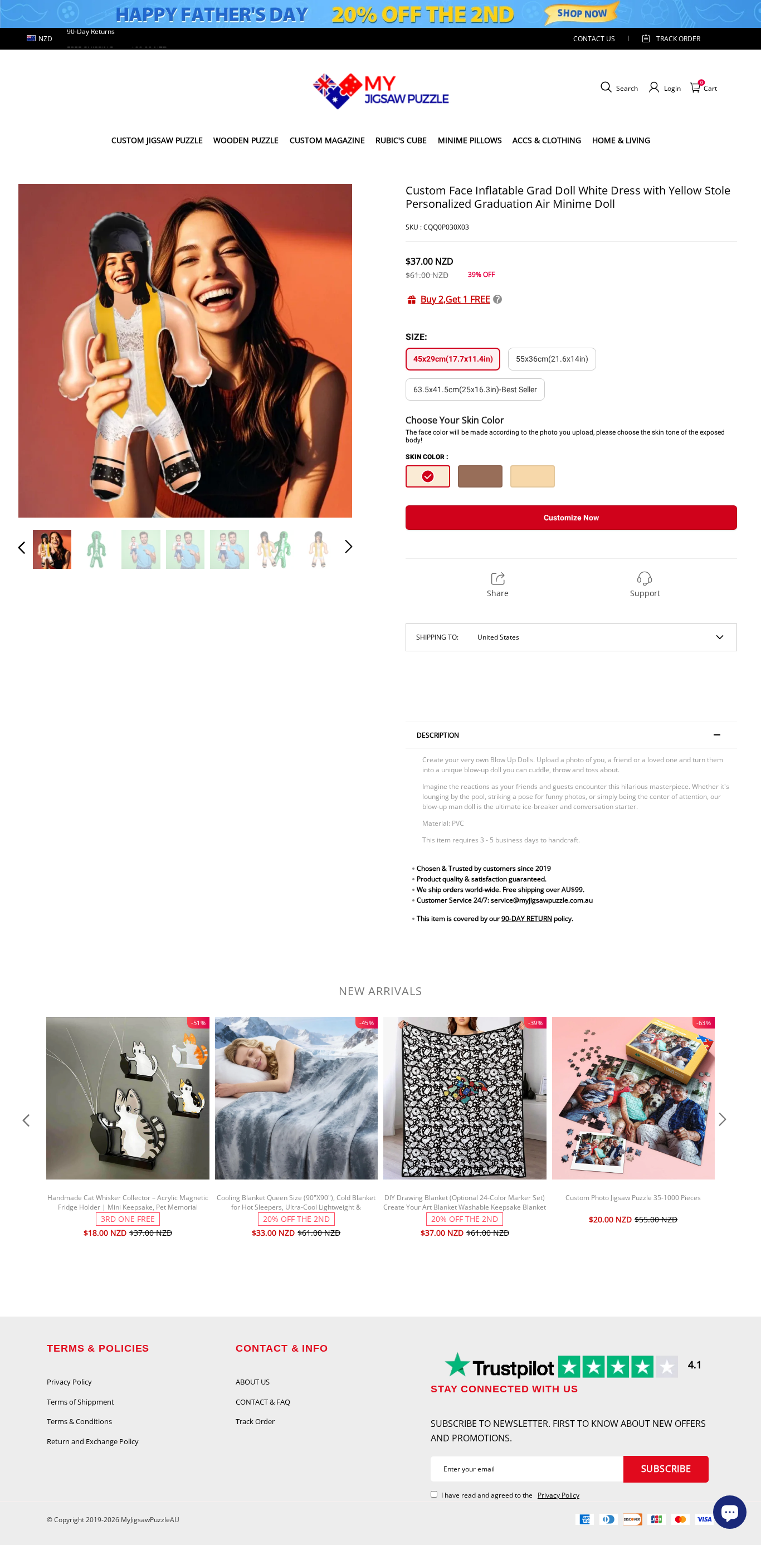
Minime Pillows (470, 140)
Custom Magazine (327, 140)
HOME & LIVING (621, 140)
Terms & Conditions (79, 1421)
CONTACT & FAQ (263, 1402)
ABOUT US (253, 1382)
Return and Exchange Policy (93, 1441)
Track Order (678, 38)
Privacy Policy (69, 1382)
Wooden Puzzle (246, 140)
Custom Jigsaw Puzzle (157, 140)
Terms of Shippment (80, 1402)
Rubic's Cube (401, 140)
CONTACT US (594, 38)
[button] (44, 349)
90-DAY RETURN (526, 918)
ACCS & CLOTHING (547, 140)
